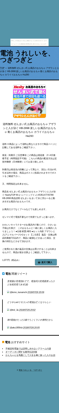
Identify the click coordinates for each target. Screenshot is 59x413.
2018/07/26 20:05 (31, 327)
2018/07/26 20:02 (27, 310)
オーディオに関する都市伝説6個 (21, 352)
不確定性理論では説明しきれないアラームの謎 (28, 348)
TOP (2, 68)
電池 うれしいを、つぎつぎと (27, 56)
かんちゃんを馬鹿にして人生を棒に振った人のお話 (30, 355)
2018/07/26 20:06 (36, 292)
